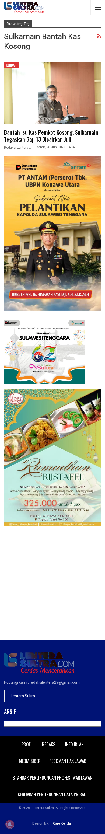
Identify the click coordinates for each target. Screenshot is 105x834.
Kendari (11, 65)
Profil (27, 744)
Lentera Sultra (23, 696)
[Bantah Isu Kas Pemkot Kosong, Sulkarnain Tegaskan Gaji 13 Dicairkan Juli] (52, 93)
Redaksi (49, 744)
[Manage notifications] (9, 824)
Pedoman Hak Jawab (67, 761)
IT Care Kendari (61, 823)
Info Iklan (74, 744)
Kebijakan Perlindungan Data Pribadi (53, 794)
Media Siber (30, 761)
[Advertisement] (52, 584)
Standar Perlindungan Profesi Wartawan (52, 777)
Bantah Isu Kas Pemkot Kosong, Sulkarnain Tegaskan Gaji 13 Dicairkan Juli (51, 135)
